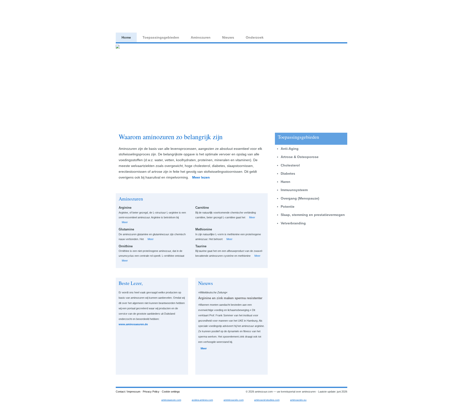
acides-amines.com (202, 400)
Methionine (203, 229)
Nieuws (228, 37)
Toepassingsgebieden (161, 37)
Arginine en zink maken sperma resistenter (230, 298)
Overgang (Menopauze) (300, 198)
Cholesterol (290, 165)
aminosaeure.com (171, 400)
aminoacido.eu (298, 400)
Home (126, 37)
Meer (125, 222)
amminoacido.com (234, 400)
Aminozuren (201, 37)
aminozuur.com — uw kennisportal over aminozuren (153, 15)
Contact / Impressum (128, 391)
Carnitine (202, 207)
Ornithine (126, 246)
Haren (285, 182)
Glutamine (126, 229)
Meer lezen (201, 177)
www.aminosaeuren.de (133, 324)
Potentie (287, 206)
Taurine (200, 246)
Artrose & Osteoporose (300, 157)
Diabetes (288, 173)
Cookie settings (171, 391)
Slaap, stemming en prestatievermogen (313, 215)
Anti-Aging (290, 149)
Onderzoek (255, 37)
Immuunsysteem (294, 190)
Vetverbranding (293, 223)
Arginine (125, 207)
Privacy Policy (151, 391)
